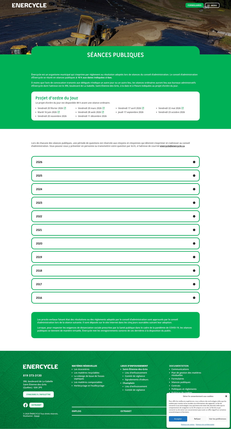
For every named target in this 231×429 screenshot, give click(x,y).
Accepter (178, 419)
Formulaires (194, 5)
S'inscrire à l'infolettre (38, 394)
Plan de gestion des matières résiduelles (186, 374)
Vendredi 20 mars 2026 (90, 108)
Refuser (197, 419)
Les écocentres (81, 369)
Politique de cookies (188, 424)
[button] (226, 396)
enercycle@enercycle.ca (172, 146)
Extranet (36, 405)
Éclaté (36, 416)
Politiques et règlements (184, 389)
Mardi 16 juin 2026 (47, 112)
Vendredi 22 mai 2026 (169, 108)
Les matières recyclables (86, 372)
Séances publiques (180, 382)
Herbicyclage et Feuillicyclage (89, 385)
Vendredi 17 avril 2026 (129, 108)
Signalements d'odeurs (136, 379)
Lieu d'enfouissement (136, 372)
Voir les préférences (217, 419)
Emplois (76, 411)
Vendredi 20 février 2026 (50, 108)
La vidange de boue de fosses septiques (89, 377)
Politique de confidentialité (205, 424)
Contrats (175, 385)
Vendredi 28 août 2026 (89, 112)
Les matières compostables (88, 382)
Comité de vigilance (135, 376)
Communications (180, 369)
